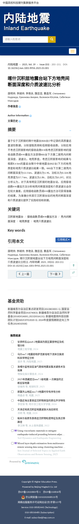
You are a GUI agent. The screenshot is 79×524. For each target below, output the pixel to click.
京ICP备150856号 (52, 492)
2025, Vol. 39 (29, 64)
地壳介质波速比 (42, 221)
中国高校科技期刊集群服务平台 (21, 3)
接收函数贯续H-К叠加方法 (42, 217)
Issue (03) (44, 64)
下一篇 (54, 274)
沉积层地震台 (15, 217)
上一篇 (25, 274)
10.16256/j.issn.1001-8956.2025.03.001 (28, 68)
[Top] (73, 265)
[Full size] (73, 273)
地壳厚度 (24, 221)
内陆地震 (13, 64)
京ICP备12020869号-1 (29, 492)
